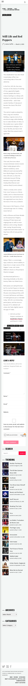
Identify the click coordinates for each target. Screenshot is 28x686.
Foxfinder (13, 478)
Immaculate (13, 535)
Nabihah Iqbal (14, 556)
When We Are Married (16, 570)
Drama (4, 15)
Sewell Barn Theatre (16, 319)
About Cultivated (20, 682)
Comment (7, 373)
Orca (11, 513)
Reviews (9, 15)
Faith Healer (13, 542)
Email (6, 404)
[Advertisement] (14, 25)
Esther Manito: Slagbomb (17, 563)
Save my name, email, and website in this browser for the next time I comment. (14, 426)
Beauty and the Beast (16, 492)
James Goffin (9, 44)
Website (6, 412)
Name (6, 396)
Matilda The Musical (16, 463)
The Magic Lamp (15, 528)
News (11, 677)
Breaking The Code (15, 506)
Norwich (17, 325)
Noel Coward (10, 325)
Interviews (22, 677)
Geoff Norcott (14, 499)
